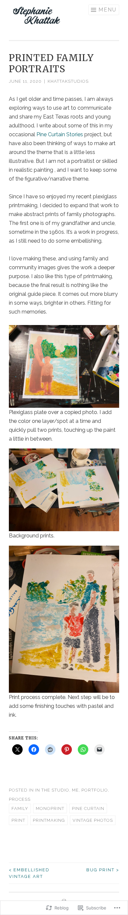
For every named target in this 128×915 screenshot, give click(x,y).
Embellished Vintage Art (29, 873)
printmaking (49, 820)
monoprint (50, 808)
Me (75, 790)
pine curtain (88, 808)
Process (20, 799)
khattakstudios (68, 81)
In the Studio (52, 790)
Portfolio (94, 790)
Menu (107, 10)
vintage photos (93, 820)
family (19, 808)
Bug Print (102, 869)
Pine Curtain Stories (59, 134)
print (18, 820)
